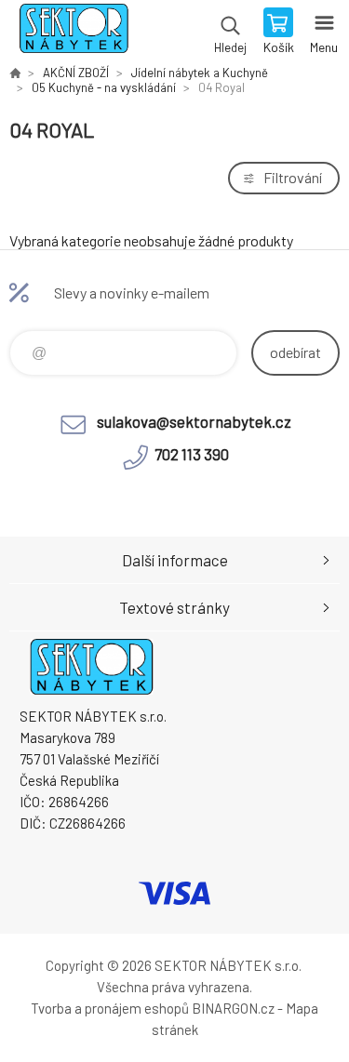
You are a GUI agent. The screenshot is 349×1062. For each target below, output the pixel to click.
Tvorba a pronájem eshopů (110, 1008)
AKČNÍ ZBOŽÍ (76, 72)
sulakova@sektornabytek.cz (194, 421)
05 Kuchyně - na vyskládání (104, 87)
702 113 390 (191, 454)
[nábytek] (14, 72)
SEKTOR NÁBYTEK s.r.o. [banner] (73, 32)
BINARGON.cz (233, 1008)
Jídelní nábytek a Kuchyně (199, 72)
